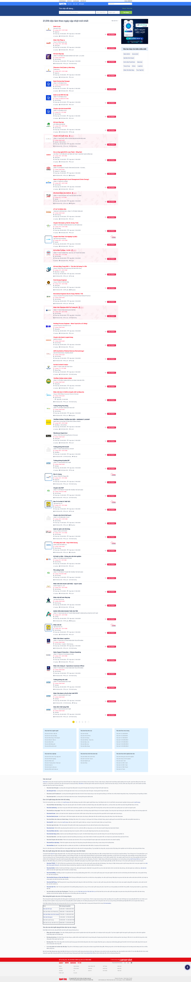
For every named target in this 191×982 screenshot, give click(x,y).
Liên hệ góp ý (119, 979)
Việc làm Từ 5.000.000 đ (122, 735)
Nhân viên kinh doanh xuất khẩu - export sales (67, 583)
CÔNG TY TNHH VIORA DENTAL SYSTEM (63, 448)
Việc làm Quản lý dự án (52, 816)
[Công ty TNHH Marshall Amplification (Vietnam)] (48, 436)
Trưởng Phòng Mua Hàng (60, 405)
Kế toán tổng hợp (58, 54)
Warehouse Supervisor (60, 433)
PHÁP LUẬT (61, 972)
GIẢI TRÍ (89, 970)
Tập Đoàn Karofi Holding (59, 238)
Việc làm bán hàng (51, 833)
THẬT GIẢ (119, 970)
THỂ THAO (105, 966)
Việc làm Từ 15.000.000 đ (122, 742)
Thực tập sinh (140, 70)
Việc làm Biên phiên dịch (50, 746)
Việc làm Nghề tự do (85, 760)
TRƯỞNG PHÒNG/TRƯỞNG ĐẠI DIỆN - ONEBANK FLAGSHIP (71, 419)
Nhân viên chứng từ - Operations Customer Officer (68, 666)
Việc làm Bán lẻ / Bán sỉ (50, 739)
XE (74, 970)
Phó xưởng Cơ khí (58, 570)
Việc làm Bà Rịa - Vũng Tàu (87, 739)
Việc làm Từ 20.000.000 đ (122, 744)
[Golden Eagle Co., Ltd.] (48, 586)
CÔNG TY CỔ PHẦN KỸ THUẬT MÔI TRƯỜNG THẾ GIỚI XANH (68, 489)
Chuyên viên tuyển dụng (60, 136)
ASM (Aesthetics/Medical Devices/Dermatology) (68, 351)
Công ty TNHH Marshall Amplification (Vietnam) (65, 435)
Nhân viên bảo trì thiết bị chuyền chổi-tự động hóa (68, 392)
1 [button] (73, 722)
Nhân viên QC (57, 625)
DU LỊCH (75, 972)
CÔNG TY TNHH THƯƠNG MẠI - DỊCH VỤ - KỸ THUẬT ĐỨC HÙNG (69, 252)
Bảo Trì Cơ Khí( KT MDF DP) (61, 501)
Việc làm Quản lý (49, 765)
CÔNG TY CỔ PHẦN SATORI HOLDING (62, 558)
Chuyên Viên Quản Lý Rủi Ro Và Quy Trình (65, 223)
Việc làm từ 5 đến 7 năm (122, 765)
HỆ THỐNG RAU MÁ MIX (59, 124)
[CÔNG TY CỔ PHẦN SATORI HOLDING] (48, 559)
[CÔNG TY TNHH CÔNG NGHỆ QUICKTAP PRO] (48, 310)
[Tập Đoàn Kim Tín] (48, 504)
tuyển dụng (66, 802)
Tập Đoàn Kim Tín (57, 503)
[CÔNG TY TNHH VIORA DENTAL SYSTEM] (48, 449)
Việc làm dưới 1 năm (121, 760)
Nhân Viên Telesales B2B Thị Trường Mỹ (65, 307)
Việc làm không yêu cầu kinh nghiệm (125, 756)
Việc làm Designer (48, 917)
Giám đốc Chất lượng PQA (61, 707)
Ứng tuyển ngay (111, 34)
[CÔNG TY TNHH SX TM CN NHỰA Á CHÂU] (48, 655)
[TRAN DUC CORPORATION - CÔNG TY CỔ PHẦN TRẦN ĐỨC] (48, 212)
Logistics (140, 66)
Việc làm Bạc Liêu (85, 742)
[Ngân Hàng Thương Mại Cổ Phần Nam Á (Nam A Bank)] (48, 422)
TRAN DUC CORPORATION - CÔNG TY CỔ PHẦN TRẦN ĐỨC (68, 211)
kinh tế (52, 853)
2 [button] (76, 722)
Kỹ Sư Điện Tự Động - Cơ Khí (61, 250)
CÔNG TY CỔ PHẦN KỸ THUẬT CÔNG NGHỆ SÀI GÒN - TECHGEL (69, 167)
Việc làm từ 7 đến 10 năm (122, 767)
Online (133, 66)
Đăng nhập (129, 8)
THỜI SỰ (60, 968)
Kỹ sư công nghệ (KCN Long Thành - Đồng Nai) (67, 152)
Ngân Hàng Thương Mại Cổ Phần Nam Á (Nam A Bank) (66, 421)
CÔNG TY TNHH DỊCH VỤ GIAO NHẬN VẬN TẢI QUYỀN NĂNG (68, 640)
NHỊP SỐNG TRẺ (91, 966)
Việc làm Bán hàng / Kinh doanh (52, 737)
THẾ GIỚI (61, 970)
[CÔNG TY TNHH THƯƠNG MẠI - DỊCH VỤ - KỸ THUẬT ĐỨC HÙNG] (48, 253)
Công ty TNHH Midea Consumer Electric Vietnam (65, 394)
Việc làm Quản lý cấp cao (51, 767)
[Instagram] (128, 962)
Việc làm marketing (52, 807)
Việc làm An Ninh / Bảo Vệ (51, 733)
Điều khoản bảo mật (111, 979)
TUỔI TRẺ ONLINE (62, 1)
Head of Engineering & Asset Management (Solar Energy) (71, 179)
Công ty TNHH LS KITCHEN (60, 531)
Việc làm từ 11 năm (120, 769)
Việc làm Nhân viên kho (53, 831)
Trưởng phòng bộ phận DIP (61, 460)
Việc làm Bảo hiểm (49, 742)
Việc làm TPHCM (51, 863)
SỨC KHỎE (105, 970)
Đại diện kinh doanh (129, 58)
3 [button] (79, 722)
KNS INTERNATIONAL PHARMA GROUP (63, 353)
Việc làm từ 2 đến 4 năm (122, 762)
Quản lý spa (56, 26)
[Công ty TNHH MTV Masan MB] (48, 477)
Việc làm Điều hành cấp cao (51, 769)
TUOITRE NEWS (76, 1)
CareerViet (89, 953)
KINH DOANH (76, 966)
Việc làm (75, 4)
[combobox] (77, 12)
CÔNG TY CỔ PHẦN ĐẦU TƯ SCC (61, 517)
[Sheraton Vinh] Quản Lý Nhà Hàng (64, 67)
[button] (106, 35)
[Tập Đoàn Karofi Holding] (48, 239)
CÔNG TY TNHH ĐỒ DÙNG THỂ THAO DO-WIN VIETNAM (67, 195)
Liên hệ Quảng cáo (102, 979)
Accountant (135, 54)
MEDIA (60, 966)
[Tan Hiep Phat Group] (48, 600)
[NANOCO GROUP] (48, 340)
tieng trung (127, 66)
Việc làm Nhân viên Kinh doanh (51, 914)
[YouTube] (131, 962)
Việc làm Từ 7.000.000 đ (122, 737)
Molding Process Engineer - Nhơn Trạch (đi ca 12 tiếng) (70, 323)
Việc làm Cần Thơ (51, 886)
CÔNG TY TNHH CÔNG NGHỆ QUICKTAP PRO (64, 310)
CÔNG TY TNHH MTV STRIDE (60, 181)
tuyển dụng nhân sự (135, 859)
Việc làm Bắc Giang (85, 746)
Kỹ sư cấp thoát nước (129, 62)
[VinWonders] (48, 70)
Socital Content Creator (60, 364)
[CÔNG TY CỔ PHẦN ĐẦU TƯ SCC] (48, 518)
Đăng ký (124, 8)
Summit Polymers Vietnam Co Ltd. (62, 325)
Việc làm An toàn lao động (51, 735)
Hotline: (127, 979)
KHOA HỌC (105, 968)
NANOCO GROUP (57, 339)
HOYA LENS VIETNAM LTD (60, 544)
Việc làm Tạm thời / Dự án (87, 758)
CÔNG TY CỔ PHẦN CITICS (60, 83)
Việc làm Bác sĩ (50, 845)
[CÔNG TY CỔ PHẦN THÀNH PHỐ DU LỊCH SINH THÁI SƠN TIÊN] (48, 381)
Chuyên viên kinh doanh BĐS (62, 108)
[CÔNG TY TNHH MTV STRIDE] (48, 182)
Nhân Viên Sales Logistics (61, 638)
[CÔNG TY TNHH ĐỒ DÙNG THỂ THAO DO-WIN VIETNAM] (48, 196)
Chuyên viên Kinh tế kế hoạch (62, 515)
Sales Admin (127, 54)
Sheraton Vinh (57, 28)
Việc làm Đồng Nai (63, 877)
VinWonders (56, 69)
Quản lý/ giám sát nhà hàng (61, 529)
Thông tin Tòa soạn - (119, 978)
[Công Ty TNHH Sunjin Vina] (48, 43)
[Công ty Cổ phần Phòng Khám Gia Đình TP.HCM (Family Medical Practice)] (48, 296)
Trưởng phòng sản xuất (60, 679)
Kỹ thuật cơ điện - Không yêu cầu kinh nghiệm (67, 556)
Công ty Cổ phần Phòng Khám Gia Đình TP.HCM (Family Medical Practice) (71, 295)
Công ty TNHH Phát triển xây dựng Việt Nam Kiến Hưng (67, 268)
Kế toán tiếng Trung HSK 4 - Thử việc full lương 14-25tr (70, 266)
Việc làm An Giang (85, 737)
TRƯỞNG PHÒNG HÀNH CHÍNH (62, 378)
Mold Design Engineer (60, 280)
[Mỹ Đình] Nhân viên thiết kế (62, 193)
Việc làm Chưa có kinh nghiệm (123, 758)
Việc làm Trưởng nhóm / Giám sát (52, 762)
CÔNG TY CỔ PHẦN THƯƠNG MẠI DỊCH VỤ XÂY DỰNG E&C (67, 225)
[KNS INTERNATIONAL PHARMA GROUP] (48, 353)
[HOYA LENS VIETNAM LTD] (48, 545)
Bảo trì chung (57, 474)
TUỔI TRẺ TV (69, 1)
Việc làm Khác (84, 762)
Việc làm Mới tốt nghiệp (50, 758)
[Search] (131, 3)
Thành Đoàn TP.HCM (127, 978)
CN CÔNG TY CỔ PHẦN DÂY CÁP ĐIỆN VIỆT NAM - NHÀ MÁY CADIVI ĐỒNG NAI (72, 154)
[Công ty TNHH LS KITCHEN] (48, 531)
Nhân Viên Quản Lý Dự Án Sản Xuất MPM (65, 693)
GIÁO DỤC (119, 966)
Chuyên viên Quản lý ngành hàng (63, 337)
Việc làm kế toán (51, 813)
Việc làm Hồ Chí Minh (86, 735)
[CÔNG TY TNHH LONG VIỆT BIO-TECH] (48, 367)
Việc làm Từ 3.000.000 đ (122, 733)
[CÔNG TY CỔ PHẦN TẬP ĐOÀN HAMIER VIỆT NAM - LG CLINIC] (48, 56)
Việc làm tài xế (50, 828)
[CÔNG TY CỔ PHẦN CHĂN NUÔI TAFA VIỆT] (48, 408)
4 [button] (82, 722)
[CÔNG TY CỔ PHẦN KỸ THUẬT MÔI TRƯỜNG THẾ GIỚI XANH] (48, 490)
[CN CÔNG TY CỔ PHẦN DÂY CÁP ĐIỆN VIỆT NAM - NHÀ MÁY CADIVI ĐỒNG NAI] (48, 155)
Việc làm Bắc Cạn (85, 744)
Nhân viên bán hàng (129, 70)
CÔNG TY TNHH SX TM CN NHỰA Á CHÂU (63, 654)
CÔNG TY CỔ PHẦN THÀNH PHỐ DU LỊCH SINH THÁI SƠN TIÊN (68, 380)
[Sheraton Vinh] (48, 29)
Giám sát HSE (57, 166)
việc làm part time (51, 790)
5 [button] (85, 722)
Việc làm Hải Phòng (52, 882)
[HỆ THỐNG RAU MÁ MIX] (48, 125)
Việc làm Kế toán (47, 908)
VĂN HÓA (90, 968)
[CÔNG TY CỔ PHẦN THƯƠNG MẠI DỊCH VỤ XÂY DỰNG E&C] (48, 225)
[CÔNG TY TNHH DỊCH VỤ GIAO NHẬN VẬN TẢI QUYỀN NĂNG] (48, 641)
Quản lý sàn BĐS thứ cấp (60, 95)
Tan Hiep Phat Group (58, 599)
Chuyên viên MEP (58, 488)
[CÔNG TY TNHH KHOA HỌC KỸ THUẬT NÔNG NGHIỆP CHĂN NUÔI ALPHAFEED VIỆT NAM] (48, 614)
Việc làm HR (50, 822)
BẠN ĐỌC (119, 968)
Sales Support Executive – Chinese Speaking (67, 652)
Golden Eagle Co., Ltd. (59, 585)
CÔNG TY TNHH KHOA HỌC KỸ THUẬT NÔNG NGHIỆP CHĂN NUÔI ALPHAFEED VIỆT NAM (75, 613)
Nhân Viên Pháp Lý (59, 40)
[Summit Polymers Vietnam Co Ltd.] (48, 326)
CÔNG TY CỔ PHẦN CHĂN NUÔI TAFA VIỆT (64, 407)
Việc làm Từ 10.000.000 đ (122, 739)
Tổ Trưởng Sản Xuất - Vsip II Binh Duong (65, 542)
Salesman (139, 62)
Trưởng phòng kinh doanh (61, 447)
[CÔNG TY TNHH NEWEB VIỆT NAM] (48, 463)
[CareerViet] (125, 959)
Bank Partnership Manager (61, 81)
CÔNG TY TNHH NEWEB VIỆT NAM (62, 462)
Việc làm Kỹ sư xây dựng (53, 842)
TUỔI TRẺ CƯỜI (83, 1)
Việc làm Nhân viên (49, 760)
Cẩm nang (81, 4)
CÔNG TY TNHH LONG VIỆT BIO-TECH (62, 366)
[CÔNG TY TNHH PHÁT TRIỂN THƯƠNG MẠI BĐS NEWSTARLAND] (48, 138)
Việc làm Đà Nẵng (51, 872)
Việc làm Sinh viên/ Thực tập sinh (53, 756)
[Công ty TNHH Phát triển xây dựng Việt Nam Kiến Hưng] (48, 269)
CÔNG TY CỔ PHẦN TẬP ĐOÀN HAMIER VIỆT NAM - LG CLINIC (68, 55)
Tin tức (70, 4)
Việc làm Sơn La (91, 891)
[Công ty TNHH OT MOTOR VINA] (48, 283)
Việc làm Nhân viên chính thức (88, 756)
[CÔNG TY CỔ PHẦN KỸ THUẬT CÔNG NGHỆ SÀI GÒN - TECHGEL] (48, 168)
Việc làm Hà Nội (84, 733)
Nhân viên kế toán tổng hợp (61, 597)
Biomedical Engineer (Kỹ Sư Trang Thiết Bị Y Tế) (68, 294)
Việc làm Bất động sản (50, 744)
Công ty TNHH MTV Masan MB (60, 476)
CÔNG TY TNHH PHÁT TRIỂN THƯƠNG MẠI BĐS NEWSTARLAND (69, 138)
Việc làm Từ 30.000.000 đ (122, 746)
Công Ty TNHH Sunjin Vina (60, 42)
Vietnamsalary (107, 903)
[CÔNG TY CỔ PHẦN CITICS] (48, 84)
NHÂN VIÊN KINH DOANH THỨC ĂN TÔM (65, 611)
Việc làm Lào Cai (82, 891)
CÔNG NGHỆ (76, 968)
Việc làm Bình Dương (52, 877)
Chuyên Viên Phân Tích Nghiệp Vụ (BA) (65, 236)
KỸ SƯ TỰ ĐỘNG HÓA (59, 209)
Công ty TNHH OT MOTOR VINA (61, 282)
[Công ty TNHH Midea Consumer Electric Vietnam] (48, 395)
